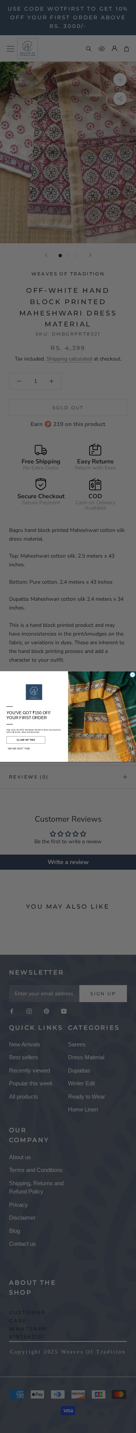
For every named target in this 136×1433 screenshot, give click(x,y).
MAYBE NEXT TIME (19, 748)
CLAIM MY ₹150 (26, 739)
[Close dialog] (132, 674)
